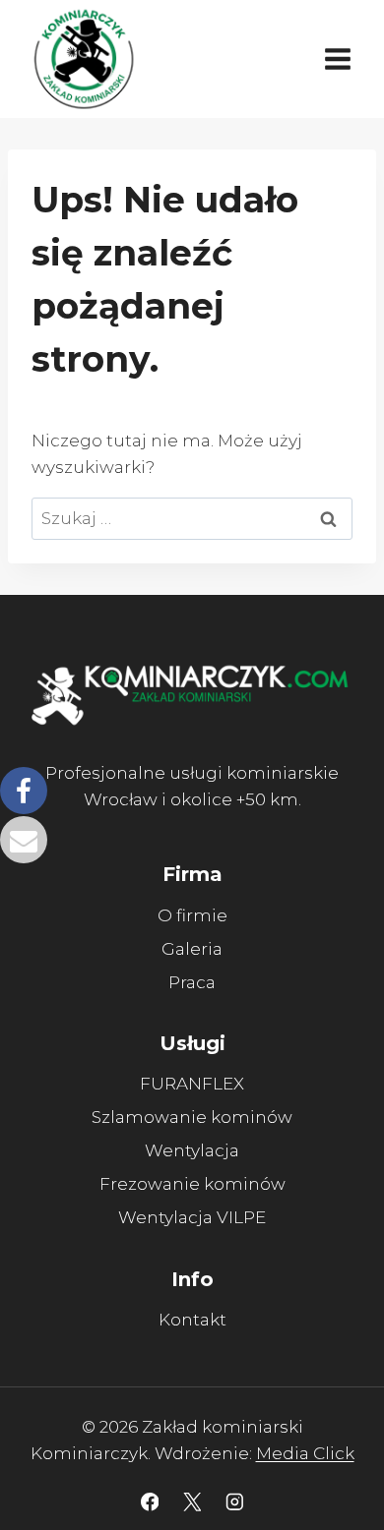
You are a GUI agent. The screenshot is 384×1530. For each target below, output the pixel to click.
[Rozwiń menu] (337, 58)
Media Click (305, 1453)
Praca (192, 982)
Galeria (192, 949)
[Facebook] (149, 1502)
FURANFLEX (192, 1083)
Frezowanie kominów (192, 1184)
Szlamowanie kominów (192, 1117)
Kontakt (192, 1319)
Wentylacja (192, 1150)
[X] (191, 1502)
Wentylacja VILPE (192, 1217)
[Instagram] (234, 1502)
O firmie (192, 915)
